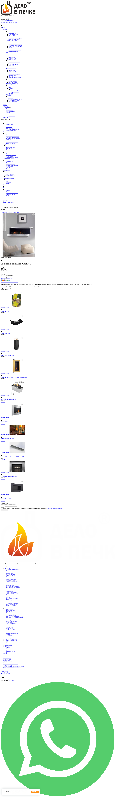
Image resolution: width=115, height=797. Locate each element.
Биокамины (8, 139)
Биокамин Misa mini (5, 333)
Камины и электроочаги (8, 131)
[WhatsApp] (7, 280)
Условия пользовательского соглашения (12, 667)
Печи (4, 144)
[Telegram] (9, 280)
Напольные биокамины (11, 604)
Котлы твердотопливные (11, 153)
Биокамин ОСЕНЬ (5, 311)
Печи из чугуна (9, 149)
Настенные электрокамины (12, 598)
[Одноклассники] (3, 280)
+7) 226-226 (5, 671)
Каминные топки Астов (11, 592)
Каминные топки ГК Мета (12, 593)
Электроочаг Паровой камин (12, 137)
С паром (8, 597)
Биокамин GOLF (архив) (6, 498)
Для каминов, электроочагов (12, 191)
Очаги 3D (8, 599)
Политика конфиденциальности (10, 664)
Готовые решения (10, 172)
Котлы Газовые (9, 156)
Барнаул (8, 18)
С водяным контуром (11, 614)
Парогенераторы (9, 128)
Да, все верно (4, 20)
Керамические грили (10, 164)
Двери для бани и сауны (11, 130)
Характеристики (9, 282)
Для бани (8, 190)
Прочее (7, 195)
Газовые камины (9, 140)
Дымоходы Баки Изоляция (9, 178)
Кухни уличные (6, 170)
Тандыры (8, 167)
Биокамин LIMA (4, 421)
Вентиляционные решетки (12, 142)
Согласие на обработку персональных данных (13, 666)
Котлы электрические (11, 155)
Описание (3, 282)
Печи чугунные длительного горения (14, 616)
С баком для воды (10, 576)
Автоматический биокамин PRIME (9, 399)
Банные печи (6, 121)
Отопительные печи (10, 147)
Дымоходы (8, 182)
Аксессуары (6, 187)
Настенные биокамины (11, 602)
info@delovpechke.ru (5, 673)
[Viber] (5, 280)
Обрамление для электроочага (13, 138)
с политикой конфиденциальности (54, 508)
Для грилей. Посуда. (10, 194)
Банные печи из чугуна (11, 578)
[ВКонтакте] (1, 280)
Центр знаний (6, 662)
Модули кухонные (10, 174)
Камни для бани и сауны (11, 581)
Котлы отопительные (8, 150)
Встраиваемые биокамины (12, 603)
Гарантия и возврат (7, 661)
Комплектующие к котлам (12, 157)
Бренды (5, 653)
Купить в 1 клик (4, 276)
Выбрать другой (10, 20)
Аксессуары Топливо (11, 143)
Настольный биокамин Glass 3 (7, 438)
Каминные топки (10, 134)
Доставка (3, 278)
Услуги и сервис (7, 658)
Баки (7, 181)
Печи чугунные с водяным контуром (14, 617)
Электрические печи (10, 125)
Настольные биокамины (11, 605)
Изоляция (8, 183)
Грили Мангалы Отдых (8, 158)
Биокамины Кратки (10, 600)
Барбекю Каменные (10, 626)
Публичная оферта (7, 665)
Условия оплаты (7, 660)
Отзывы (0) (15, 282)
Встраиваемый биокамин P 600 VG (9, 476)
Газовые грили (9, 161)
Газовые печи (9, 127)
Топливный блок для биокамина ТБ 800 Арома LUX (12, 456)
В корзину (10, 275)
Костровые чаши (9, 166)
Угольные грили (9, 162)
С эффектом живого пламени (12, 596)
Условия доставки (7, 659)
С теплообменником (10, 580)
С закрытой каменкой (11, 579)
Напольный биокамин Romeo (7, 355)
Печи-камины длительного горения (14, 612)
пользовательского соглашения (23, 793)
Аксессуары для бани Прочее (12, 129)
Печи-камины (9, 148)
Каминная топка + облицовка (12, 136)
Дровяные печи (9, 124)
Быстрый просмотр (5, 307)
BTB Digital (11, 680)
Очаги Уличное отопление (9, 175)
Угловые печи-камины (11, 615)
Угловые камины (10, 594)
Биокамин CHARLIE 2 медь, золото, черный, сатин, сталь (14, 377)
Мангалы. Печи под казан (12, 165)
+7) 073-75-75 (5, 672)
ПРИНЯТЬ (34, 791)
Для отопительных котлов (12, 193)
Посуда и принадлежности (12, 168)
